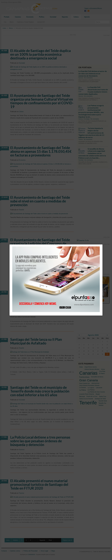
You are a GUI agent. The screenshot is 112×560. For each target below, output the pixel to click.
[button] (102, 244)
